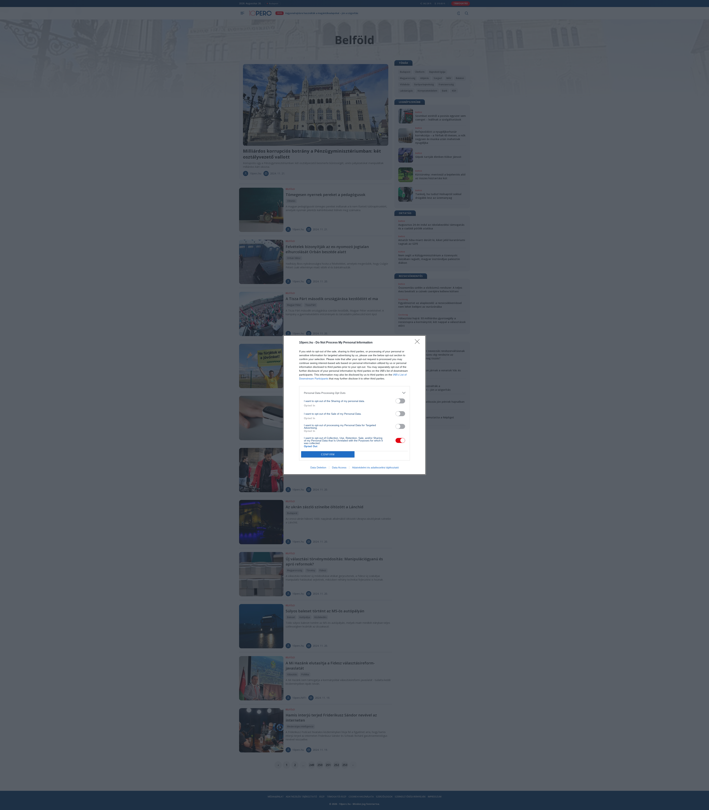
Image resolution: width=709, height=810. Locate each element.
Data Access (339, 467)
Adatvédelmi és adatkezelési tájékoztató (375, 467)
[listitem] (354, 393)
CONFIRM (328, 454)
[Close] (418, 342)
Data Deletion (318, 467)
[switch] (400, 400)
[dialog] (354, 405)
